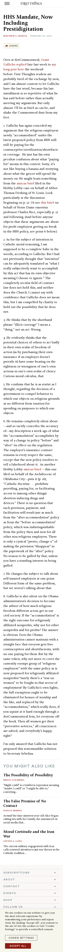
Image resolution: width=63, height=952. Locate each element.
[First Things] (31, 4)
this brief (48, 202)
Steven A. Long (12, 841)
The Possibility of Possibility (28, 775)
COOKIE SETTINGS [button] (21, 938)
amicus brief (26, 183)
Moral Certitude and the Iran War (28, 833)
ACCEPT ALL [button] (18, 946)
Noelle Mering (12, 810)
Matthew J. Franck (15, 36)
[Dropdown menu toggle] (31, 872)
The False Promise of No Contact (24, 803)
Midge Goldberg (14, 780)
